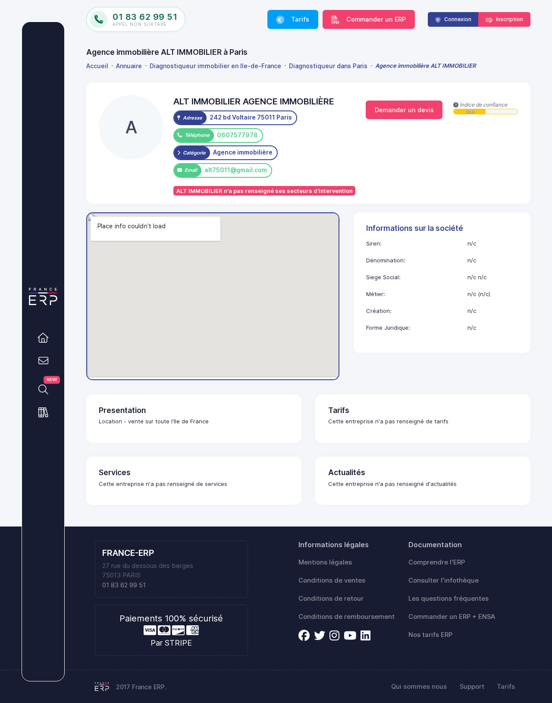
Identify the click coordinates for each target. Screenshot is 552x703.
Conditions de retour (331, 598)
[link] (43, 338)
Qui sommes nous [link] (419, 686)
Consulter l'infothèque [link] (443, 580)
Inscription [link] (509, 19)
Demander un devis (404, 109)
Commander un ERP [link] (375, 19)
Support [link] (472, 686)
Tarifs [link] (299, 19)
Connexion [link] (457, 19)
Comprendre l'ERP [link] (436, 562)
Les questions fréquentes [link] (448, 598)
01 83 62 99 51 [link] (124, 585)
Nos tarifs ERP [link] (430, 635)
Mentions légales (325, 562)
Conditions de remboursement (346, 617)
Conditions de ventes (331, 580)
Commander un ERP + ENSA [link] (451, 617)
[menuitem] (98, 66)
